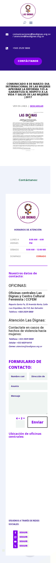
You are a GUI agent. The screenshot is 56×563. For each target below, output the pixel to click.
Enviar (37, 422)
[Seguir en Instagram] (15, 537)
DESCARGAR (36, 106)
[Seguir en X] (15, 546)
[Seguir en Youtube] (15, 541)
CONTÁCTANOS (28, 61)
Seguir (23, 532)
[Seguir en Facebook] (15, 532)
